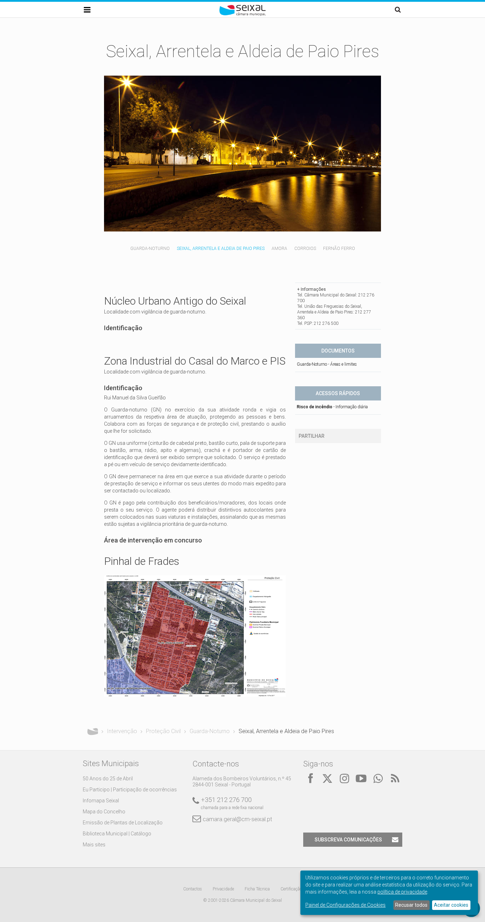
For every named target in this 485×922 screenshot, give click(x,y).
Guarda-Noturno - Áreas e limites (327, 364)
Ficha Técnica (257, 888)
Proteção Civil (163, 731)
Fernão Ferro (339, 248)
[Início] (242, 14)
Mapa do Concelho (104, 811)
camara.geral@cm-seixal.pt (237, 819)
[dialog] (389, 893)
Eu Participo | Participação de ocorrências (130, 789)
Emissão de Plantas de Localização (123, 822)
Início (92, 731)
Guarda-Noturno (150, 248)
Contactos (192, 888)
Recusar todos (411, 905)
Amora (279, 248)
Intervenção (122, 731)
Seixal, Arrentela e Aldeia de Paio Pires (221, 248)
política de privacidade (402, 892)
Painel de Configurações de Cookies (345, 905)
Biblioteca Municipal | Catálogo (117, 833)
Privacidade (223, 888)
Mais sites (94, 844)
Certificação (291, 888)
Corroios (305, 248)
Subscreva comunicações (348, 839)
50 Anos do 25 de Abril (108, 778)
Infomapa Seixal (101, 800)
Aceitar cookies (451, 905)
